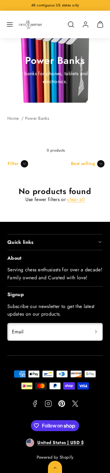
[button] (9, 24)
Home (13, 118)
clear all (76, 199)
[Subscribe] (96, 332)
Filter (13, 163)
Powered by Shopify (55, 457)
